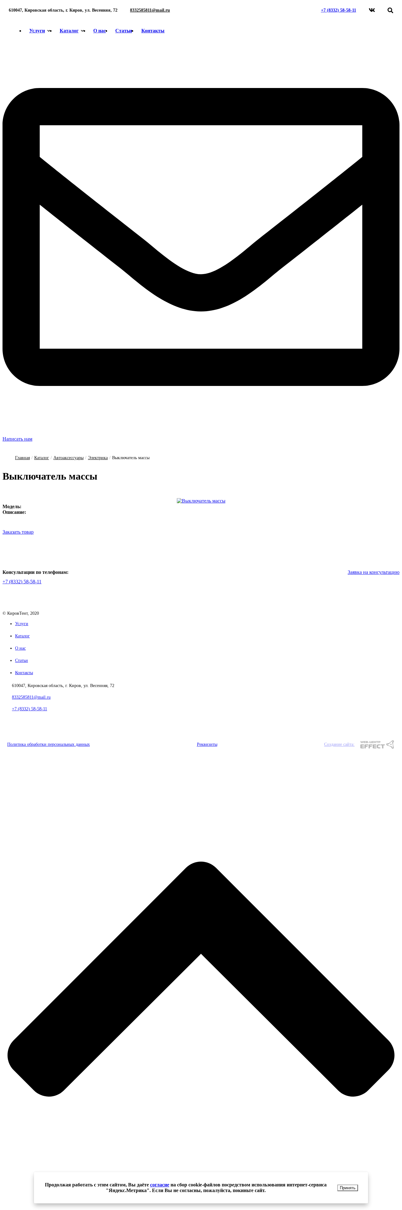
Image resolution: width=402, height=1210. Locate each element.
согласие (159, 1184)
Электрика (98, 457)
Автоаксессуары (68, 457)
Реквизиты (207, 744)
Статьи (123, 30)
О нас (99, 30)
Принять (348, 1187)
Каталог (69, 30)
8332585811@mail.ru (150, 10)
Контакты (153, 30)
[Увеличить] (201, 500)
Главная (22, 457)
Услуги (37, 30)
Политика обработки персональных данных (48, 744)
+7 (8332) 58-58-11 (338, 10)
